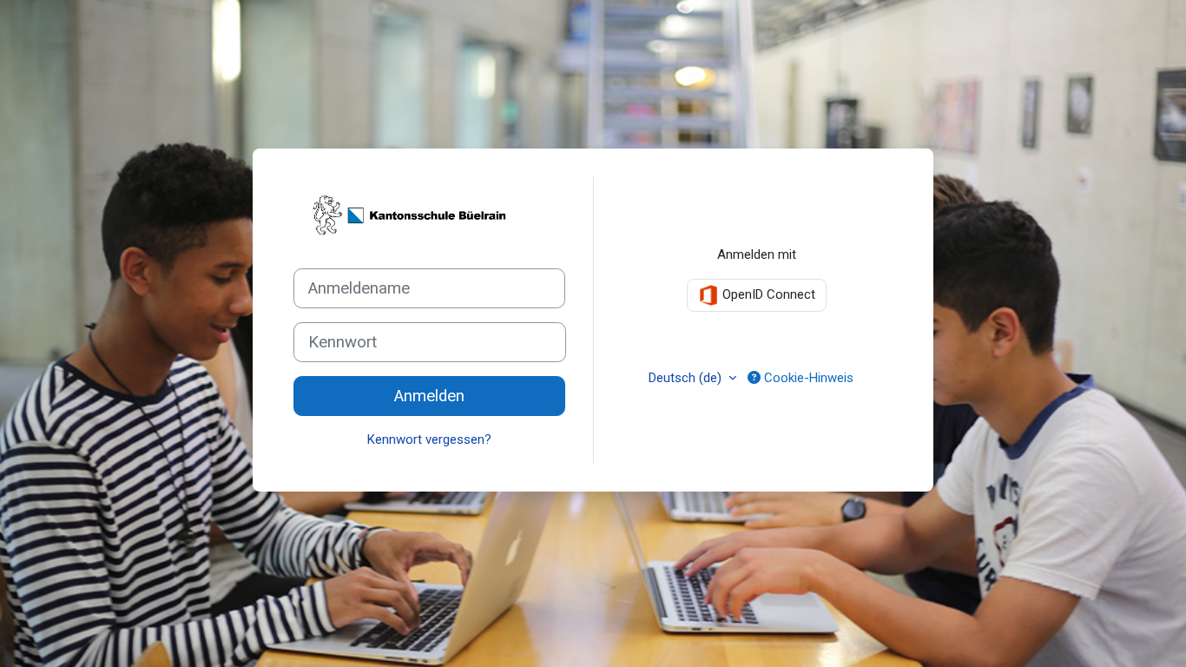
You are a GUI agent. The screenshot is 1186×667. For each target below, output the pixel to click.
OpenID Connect (767, 294)
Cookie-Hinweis (807, 378)
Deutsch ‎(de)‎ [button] (687, 378)
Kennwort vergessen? (429, 439)
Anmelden (429, 396)
